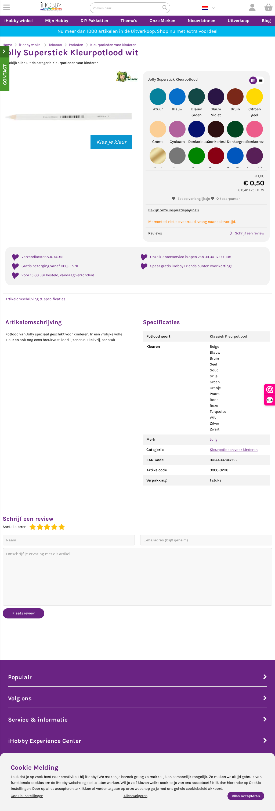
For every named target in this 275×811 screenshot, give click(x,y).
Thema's (129, 20)
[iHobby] (51, 7)
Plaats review (23, 613)
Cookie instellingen (27, 796)
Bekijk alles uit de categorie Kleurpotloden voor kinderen (53, 63)
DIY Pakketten (94, 20)
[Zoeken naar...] (165, 7)
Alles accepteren (246, 796)
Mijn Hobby (56, 20)
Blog (266, 20)
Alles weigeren (135, 796)
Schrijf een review (249, 233)
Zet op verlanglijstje (194, 199)
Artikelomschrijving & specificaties (35, 299)
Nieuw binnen (201, 20)
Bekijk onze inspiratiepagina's (173, 210)
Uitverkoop (238, 20)
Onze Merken (162, 20)
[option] (69, 116)
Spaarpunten (228, 199)
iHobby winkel (18, 20)
